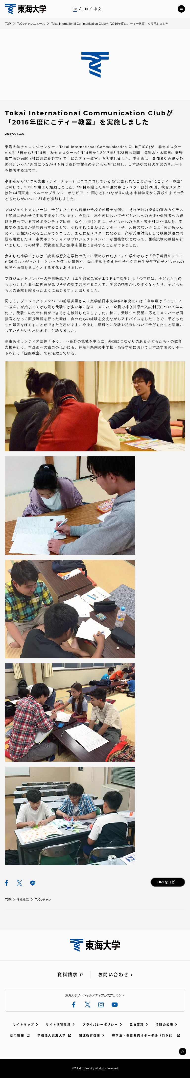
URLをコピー (167, 882)
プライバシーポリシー (100, 1025)
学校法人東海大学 (51, 1035)
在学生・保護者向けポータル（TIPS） (143, 1035)
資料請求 (67, 975)
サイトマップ (23, 1025)
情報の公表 (164, 1025)
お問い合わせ (113, 975)
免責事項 (137, 1025)
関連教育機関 (89, 1035)
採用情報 (17, 1035)
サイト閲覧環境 (58, 1025)
